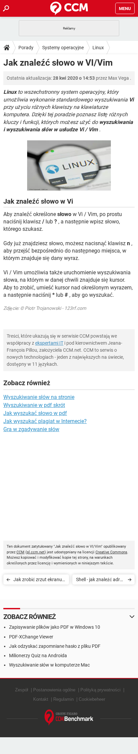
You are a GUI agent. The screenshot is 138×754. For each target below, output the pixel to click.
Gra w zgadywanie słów (31, 429)
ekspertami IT (49, 343)
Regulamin (63, 699)
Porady (25, 47)
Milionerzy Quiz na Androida (38, 655)
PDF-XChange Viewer (31, 636)
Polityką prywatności (100, 689)
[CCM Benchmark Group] (69, 717)
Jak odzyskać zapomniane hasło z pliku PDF (54, 646)
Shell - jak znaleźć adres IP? (100, 581)
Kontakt (40, 699)
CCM (20, 552)
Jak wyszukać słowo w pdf (35, 413)
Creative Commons (111, 552)
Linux (98, 47)
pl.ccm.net (36, 552)
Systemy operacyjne (63, 47)
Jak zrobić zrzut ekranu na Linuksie (37, 581)
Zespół (21, 689)
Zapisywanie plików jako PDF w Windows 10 (54, 627)
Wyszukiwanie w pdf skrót (34, 405)
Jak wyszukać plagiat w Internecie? (45, 421)
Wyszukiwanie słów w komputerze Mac (49, 665)
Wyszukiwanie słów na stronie (38, 397)
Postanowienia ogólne (54, 689)
